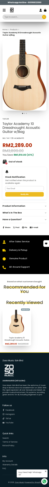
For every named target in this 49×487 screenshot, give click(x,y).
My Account (7, 461)
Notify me (25, 194)
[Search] (44, 17)
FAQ (4, 468)
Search (5, 438)
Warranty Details (9, 464)
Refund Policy (8, 445)
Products (13, 29)
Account (40, 10)
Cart (45, 10)
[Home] (12, 10)
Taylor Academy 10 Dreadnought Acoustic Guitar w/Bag (16, 326)
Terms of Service (9, 442)
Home (4, 29)
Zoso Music (19, 482)
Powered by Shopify (33, 482)
